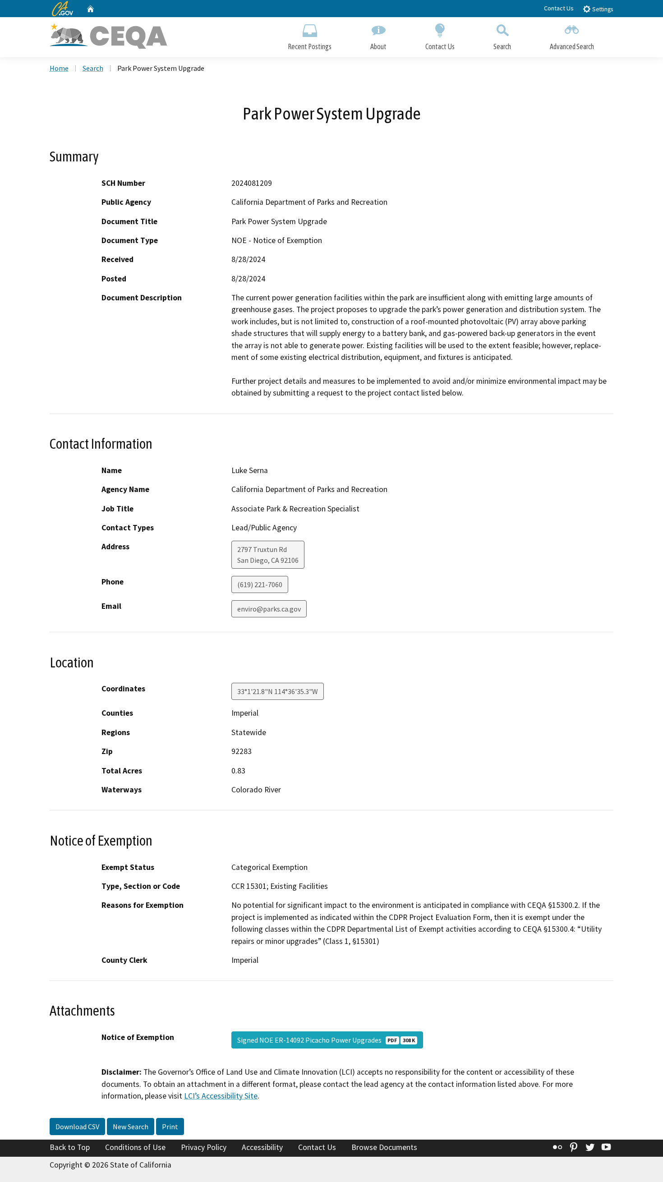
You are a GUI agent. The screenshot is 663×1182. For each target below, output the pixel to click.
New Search (130, 1126)
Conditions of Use (135, 1147)
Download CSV (77, 1126)
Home (59, 68)
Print (170, 1126)
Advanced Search (572, 46)
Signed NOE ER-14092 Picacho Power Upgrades (326, 1039)
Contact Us (559, 8)
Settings (602, 9)
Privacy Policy (203, 1147)
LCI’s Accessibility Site (221, 1096)
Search (502, 46)
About (378, 46)
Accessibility (262, 1147)
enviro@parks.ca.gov (269, 608)
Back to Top (70, 1147)
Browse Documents (384, 1147)
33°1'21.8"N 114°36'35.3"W (277, 691)
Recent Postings (310, 46)
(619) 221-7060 (259, 584)
